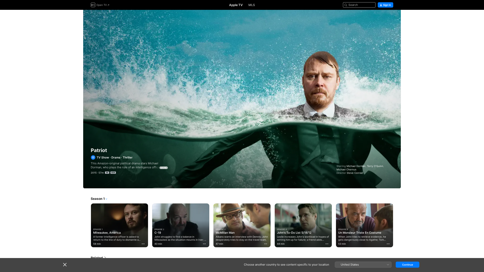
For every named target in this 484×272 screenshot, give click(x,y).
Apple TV (236, 5)
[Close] (65, 264)
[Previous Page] (87, 225)
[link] (99, 258)
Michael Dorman (356, 166)
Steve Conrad (355, 172)
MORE (164, 167)
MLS (251, 5)
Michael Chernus (346, 169)
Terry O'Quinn (375, 166)
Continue (407, 264)
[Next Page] (397, 225)
